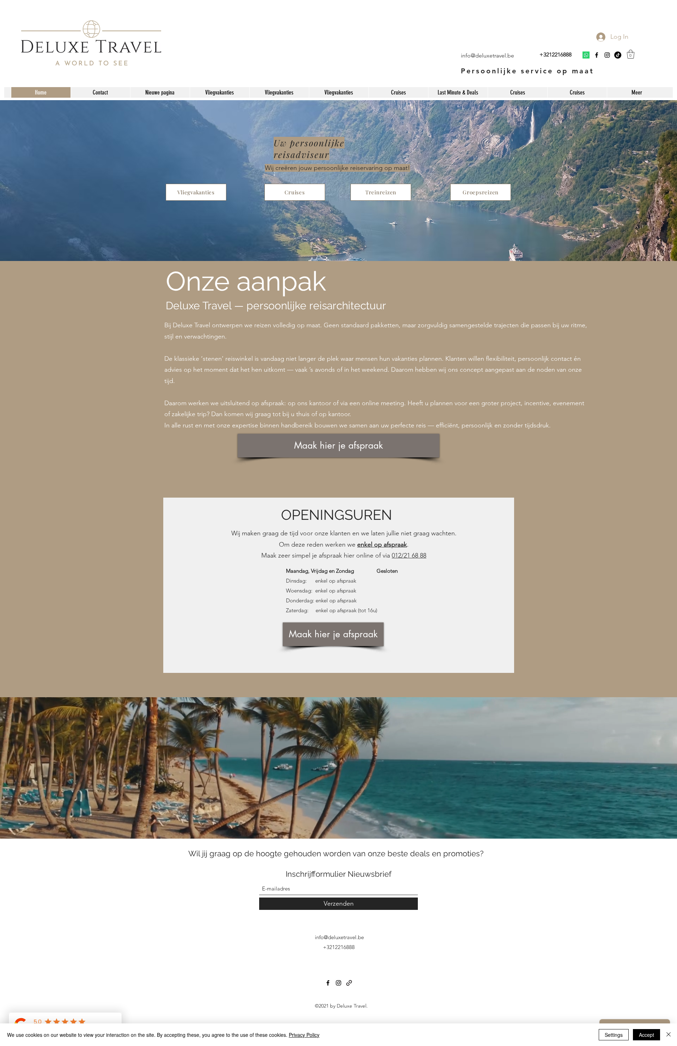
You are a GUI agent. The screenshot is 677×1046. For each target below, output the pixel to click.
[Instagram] (607, 55)
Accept (646, 1034)
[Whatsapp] (586, 55)
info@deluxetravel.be (339, 937)
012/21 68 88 (409, 555)
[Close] (668, 1034)
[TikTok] (617, 55)
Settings (614, 1034)
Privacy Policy (304, 1034)
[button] (630, 54)
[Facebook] (596, 55)
